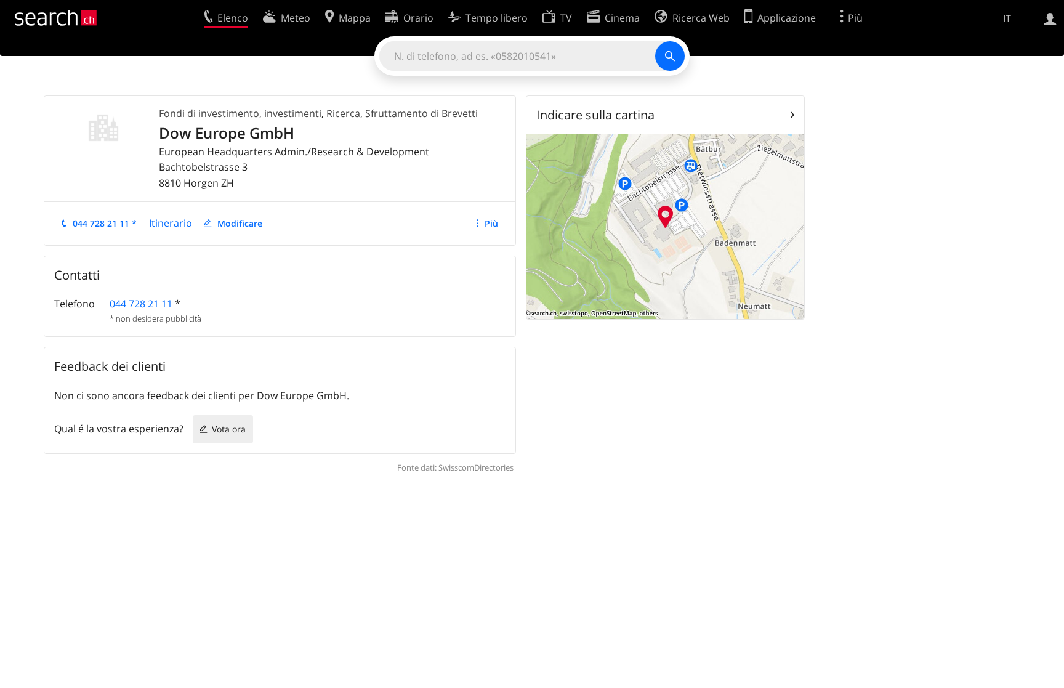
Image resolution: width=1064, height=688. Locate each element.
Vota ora (229, 429)
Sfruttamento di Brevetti (421, 113)
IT (1007, 18)
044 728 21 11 (141, 303)
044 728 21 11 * (105, 223)
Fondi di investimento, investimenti (240, 113)
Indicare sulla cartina (595, 115)
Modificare (239, 223)
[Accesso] (1050, 18)
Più (491, 223)
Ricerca (343, 113)
